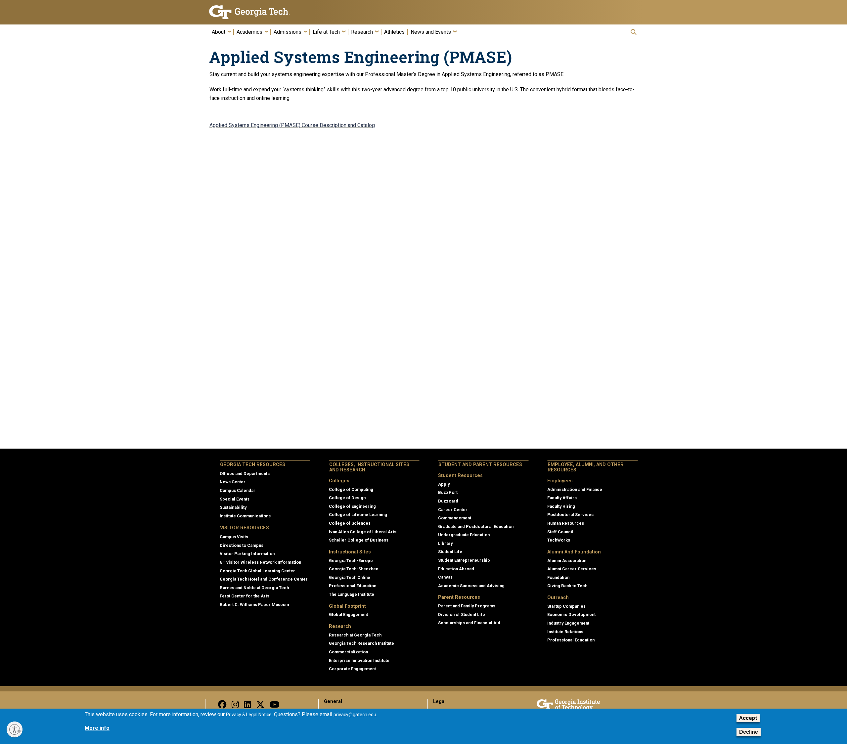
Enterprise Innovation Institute (359, 660)
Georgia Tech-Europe (351, 560)
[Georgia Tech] (259, 12)
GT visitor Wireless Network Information (260, 562)
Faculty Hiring (561, 506)
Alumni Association (566, 560)
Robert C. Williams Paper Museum (254, 604)
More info (97, 728)
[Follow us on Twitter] (260, 706)
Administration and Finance (574, 489)
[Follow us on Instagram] (235, 706)
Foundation (558, 577)
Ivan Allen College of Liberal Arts (362, 531)
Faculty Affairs (562, 497)
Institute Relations (565, 631)
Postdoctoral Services (570, 514)
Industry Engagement (568, 623)
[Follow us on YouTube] (274, 706)
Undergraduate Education (464, 534)
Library (445, 543)
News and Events (431, 32)
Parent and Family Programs (466, 605)
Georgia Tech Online (349, 577)
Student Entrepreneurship (464, 560)
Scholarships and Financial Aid (469, 622)
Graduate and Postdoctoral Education (475, 526)
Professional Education (352, 585)
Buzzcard (448, 501)
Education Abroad (456, 568)
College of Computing (351, 489)
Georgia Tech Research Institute (361, 643)
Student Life (450, 551)
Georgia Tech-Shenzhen (353, 568)
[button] (633, 32)
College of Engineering (352, 506)
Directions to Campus (241, 545)
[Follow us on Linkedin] (247, 706)
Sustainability (233, 507)
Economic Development (571, 614)
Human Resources (565, 523)
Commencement (454, 517)
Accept (748, 718)
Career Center (453, 509)
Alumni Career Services (571, 568)
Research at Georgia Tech (355, 635)
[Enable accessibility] (14, 729)
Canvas (445, 577)
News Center (232, 481)
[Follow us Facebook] (222, 706)
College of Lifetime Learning (358, 514)
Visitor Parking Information (247, 553)
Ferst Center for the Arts (244, 595)
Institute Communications (245, 515)
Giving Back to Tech (567, 585)
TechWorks (558, 540)
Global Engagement (348, 614)
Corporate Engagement (352, 668)
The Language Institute (351, 594)
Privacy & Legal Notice (249, 714)
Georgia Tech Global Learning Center (257, 570)
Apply (444, 484)
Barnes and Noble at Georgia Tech (254, 587)
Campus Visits (234, 536)
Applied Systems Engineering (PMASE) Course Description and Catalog (292, 125)
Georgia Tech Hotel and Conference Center (264, 579)
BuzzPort (448, 492)
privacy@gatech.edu (355, 714)
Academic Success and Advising (471, 585)
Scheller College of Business (358, 540)
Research (362, 32)
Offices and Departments (245, 473)
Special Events (234, 499)
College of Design (347, 497)
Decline (748, 732)
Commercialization (348, 651)
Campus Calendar (237, 490)
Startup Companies (566, 606)
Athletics (394, 32)
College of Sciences (350, 523)
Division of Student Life (461, 614)
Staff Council (560, 531)
